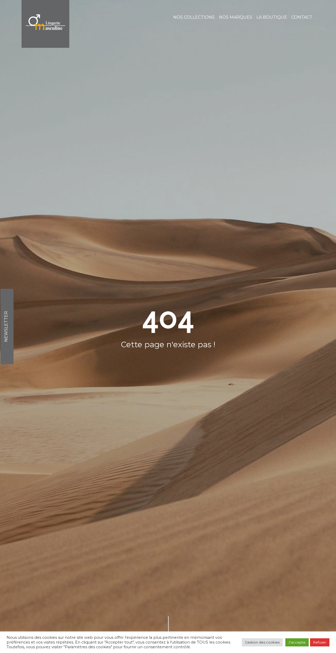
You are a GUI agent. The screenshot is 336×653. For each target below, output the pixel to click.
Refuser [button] (319, 642)
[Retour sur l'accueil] (45, 24)
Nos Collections (194, 17)
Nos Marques (235, 17)
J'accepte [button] (297, 642)
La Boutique (271, 17)
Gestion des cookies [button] (262, 642)
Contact (301, 17)
